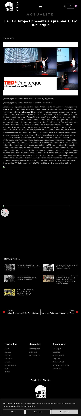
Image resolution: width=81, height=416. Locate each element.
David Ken (58, 117)
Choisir (13, 412)
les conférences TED (26, 112)
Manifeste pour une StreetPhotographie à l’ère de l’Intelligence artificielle (26, 277)
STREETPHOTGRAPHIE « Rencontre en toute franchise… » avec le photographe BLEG (25, 292)
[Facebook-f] (17, 2)
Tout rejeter (38, 412)
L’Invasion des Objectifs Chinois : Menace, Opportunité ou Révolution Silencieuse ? (66, 267)
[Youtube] (17, 8)
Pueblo (29, 117)
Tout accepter (65, 412)
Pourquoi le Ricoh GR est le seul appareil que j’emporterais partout (28, 266)
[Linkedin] (17, 10)
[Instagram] (17, 5)
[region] (40, 407)
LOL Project (8, 109)
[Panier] (70, 6)
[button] (40, 6)
